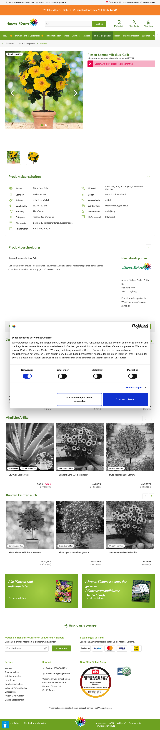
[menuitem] (20, 3)
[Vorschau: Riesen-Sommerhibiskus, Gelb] (13, 157)
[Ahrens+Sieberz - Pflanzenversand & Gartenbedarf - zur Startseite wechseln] (22, 23)
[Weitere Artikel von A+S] (136, 270)
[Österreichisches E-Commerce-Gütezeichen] (125, 672)
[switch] (62, 376)
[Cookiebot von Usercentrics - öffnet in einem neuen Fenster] (134, 326)
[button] (5, 724)
